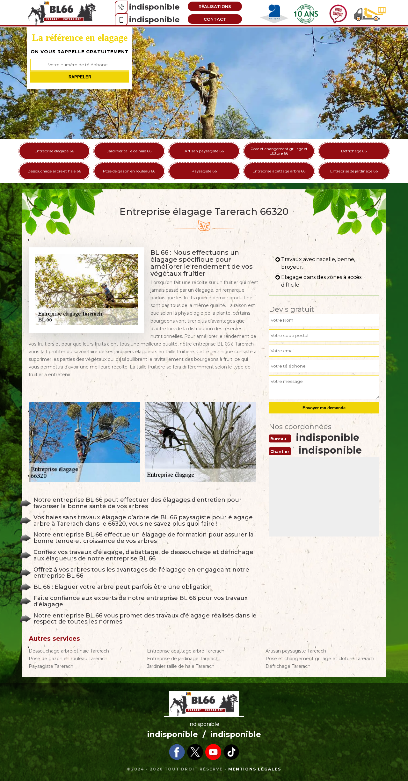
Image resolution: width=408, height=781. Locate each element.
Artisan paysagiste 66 (204, 151)
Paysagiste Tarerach (51, 666)
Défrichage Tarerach (288, 666)
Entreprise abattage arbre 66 (278, 171)
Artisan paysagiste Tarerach (296, 651)
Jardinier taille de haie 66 (129, 151)
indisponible (154, 6)
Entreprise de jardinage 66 (354, 171)
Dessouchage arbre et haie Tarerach (69, 651)
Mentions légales (254, 769)
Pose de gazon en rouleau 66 (129, 171)
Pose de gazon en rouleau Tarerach (68, 658)
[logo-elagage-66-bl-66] (62, 13)
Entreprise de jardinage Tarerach (183, 658)
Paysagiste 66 (204, 171)
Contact (215, 19)
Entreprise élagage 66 (54, 151)
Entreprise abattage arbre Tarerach (185, 651)
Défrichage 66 (354, 151)
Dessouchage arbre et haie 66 (54, 171)
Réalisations (215, 6)
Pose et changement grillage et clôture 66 (279, 151)
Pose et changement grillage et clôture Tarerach (320, 658)
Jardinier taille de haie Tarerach (181, 666)
